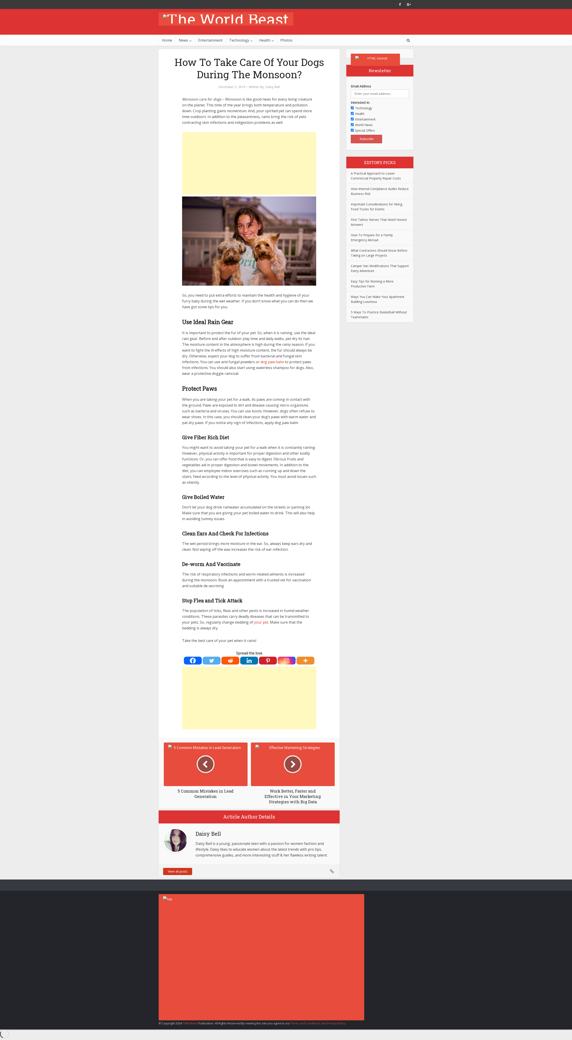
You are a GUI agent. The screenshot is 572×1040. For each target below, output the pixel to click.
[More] (305, 661)
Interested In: (360, 102)
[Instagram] (287, 661)
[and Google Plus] (408, 4)
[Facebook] (193, 661)
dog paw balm (272, 361)
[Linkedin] (249, 661)
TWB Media (190, 1023)
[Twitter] (212, 661)
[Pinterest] (268, 661)
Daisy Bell (272, 87)
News (183, 40)
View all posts (177, 871)
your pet (261, 622)
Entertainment (210, 40)
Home (167, 40)
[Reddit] (230, 661)
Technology (239, 40)
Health (264, 40)
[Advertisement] (249, 163)
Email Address (361, 86)
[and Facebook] (399, 4)
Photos (286, 40)
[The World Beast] (226, 19)
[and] (332, 871)
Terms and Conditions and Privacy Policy (318, 1023)
